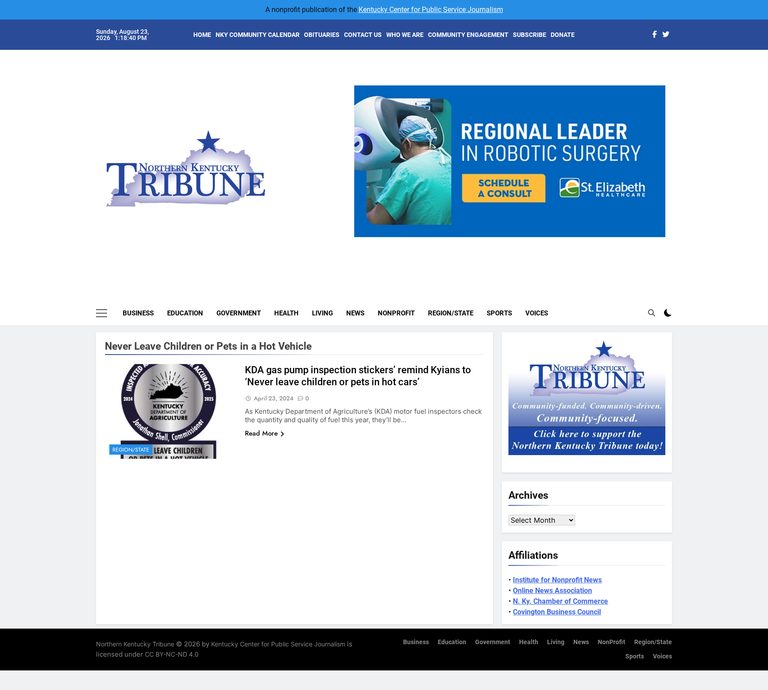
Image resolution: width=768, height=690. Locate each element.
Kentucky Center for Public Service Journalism (431, 9)
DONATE (563, 34)
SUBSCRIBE (529, 34)
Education (185, 313)
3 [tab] (513, 242)
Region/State (450, 313)
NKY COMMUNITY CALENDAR (258, 34)
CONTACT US (363, 34)
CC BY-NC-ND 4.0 (172, 654)
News (355, 313)
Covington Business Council (557, 612)
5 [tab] (546, 242)
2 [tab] (496, 242)
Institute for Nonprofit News (557, 580)
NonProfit (396, 313)
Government (238, 313)
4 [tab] (529, 242)
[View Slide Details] (509, 161)
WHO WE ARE (405, 34)
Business (138, 313)
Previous (364, 237)
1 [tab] (480, 242)
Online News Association (552, 590)
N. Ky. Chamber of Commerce (560, 601)
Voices (536, 313)
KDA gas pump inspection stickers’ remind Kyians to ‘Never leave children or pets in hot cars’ (358, 375)
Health (286, 313)
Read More (261, 433)
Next (655, 237)
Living (322, 313)
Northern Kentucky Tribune (135, 644)
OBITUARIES (322, 34)
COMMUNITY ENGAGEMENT (468, 34)
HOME (202, 34)
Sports (499, 313)
